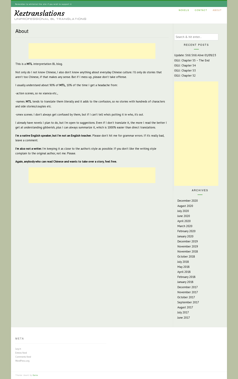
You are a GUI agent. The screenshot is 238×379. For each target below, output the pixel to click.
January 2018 (185, 282)
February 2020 (186, 231)
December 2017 (187, 287)
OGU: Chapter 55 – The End (191, 60)
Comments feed (23, 356)
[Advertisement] (92, 51)
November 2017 (187, 292)
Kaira (35, 375)
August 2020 (185, 206)
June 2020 (183, 216)
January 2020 (185, 236)
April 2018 (184, 272)
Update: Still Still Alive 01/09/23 (195, 55)
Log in (18, 348)
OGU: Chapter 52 (185, 75)
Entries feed (21, 352)
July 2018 (183, 262)
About (217, 10)
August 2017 (185, 307)
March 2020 (184, 226)
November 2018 (187, 251)
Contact (201, 10)
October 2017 (186, 297)
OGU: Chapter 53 (185, 70)
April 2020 (184, 221)
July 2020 (183, 211)
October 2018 (186, 256)
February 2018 (186, 277)
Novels (184, 10)
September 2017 (188, 302)
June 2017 (183, 317)
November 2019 (187, 246)
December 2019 (187, 241)
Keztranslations (39, 13)
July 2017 (183, 312)
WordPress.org (22, 360)
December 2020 (187, 201)
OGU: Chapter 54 (185, 65)
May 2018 (183, 267)
